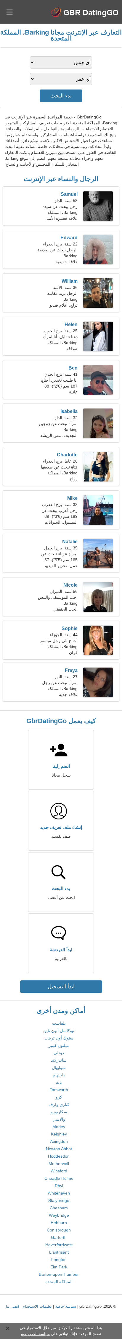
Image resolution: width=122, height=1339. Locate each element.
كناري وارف (59, 1104)
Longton (59, 1259)
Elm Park (58, 1267)
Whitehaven (59, 1193)
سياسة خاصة (65, 1306)
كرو (59, 1097)
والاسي (58, 1119)
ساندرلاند (59, 1060)
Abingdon (59, 1141)
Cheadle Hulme (58, 1178)
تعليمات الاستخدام (37, 1306)
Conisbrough (59, 1230)
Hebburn (59, 1222)
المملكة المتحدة (59, 1281)
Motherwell (59, 1163)
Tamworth (59, 1089)
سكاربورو (59, 1111)
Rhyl (59, 1185)
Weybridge (59, 1215)
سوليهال (59, 1067)
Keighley (59, 1134)
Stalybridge (58, 1200)
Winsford (59, 1171)
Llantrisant (59, 1252)
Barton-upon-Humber (59, 1274)
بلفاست (59, 1023)
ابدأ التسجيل (61, 987)
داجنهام (59, 1075)
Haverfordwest (59, 1244)
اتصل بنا (12, 1306)
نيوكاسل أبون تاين (58, 1030)
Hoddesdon (59, 1156)
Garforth (59, 1237)
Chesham (59, 1207)
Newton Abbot (59, 1148)
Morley (58, 1126)
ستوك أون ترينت (58, 1038)
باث (59, 1082)
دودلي (59, 1052)
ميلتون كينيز (59, 1045)
